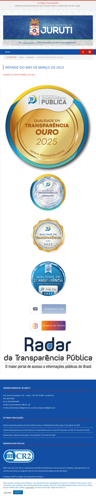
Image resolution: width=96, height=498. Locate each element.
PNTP (14, 476)
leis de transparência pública (43, 471)
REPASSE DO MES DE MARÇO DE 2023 (19, 74)
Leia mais (30, 487)
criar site (18, 468)
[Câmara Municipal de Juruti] (48, 30)
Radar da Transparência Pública (31, 476)
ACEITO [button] (18, 492)
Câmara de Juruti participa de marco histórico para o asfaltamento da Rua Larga (33, 425)
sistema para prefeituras (33, 468)
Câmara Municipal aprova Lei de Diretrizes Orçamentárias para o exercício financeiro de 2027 (47, 6)
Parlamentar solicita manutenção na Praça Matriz (21, 435)
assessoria (61, 468)
